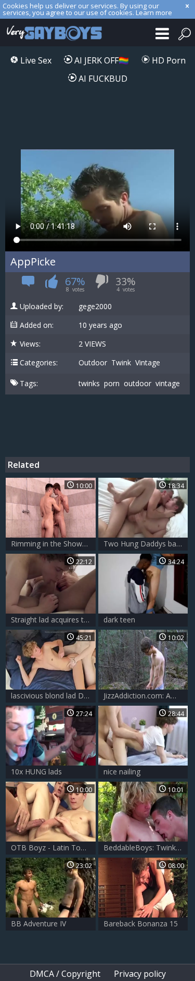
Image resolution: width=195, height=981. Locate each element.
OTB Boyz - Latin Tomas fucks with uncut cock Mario (53, 847)
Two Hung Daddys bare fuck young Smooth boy (145, 544)
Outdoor (93, 362)
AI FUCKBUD (101, 78)
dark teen (119, 620)
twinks (89, 383)
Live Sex (34, 60)
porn (112, 383)
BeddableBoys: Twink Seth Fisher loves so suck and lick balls (145, 847)
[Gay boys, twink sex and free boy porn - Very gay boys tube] (52, 32)
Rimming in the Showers (52, 544)
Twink (121, 362)
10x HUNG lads (36, 771)
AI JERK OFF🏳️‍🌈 (100, 60)
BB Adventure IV (38, 923)
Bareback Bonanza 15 (140, 923)
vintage (167, 383)
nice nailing (121, 771)
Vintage (147, 362)
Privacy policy (140, 974)
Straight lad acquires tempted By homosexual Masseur (53, 620)
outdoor (137, 383)
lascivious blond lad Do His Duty (53, 695)
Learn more (154, 12)
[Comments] (28, 284)
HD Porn (168, 60)
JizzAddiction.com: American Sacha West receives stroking (145, 695)
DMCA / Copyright (65, 974)
